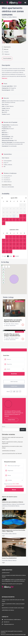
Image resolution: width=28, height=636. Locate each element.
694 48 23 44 (6, 621)
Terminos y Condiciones (6, 634)
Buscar (3, 426)
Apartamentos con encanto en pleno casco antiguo (13, 607)
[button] (14, 279)
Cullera (10, 533)
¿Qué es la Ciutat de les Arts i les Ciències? (12, 453)
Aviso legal (23, 634)
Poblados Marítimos (6, 504)
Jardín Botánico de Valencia (8, 450)
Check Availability (7, 58)
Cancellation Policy (6, 184)
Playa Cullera (5, 533)
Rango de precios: (8, 483)
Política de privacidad (16, 634)
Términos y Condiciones (10, 173)
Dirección (6, 98)
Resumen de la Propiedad (10, 122)
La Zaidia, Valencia (12, 17)
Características (8, 154)
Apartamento (7, 47)
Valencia (4, 17)
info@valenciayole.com (9, 624)
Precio (5, 83)
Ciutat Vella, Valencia (9, 323)
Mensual (6, 49)
